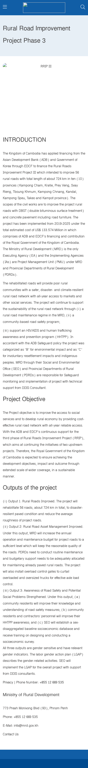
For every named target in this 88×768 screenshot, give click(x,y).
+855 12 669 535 (52, 682)
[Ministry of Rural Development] (44, 7)
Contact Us (11, 734)
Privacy (8, 682)
